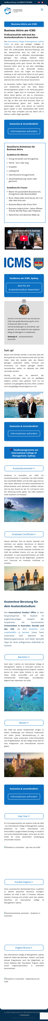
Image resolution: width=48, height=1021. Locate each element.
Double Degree (24, 882)
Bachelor (23, 657)
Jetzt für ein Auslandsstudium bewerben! (24, 287)
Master (23, 722)
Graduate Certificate (24, 534)
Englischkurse (23, 947)
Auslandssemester (24, 468)
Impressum (24, 1015)
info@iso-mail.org (10, 2)
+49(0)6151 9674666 (25, 2)
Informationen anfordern (24, 131)
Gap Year (24, 816)
